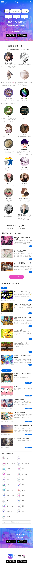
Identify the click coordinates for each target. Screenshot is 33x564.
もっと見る (16, 276)
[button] (2, 2)
